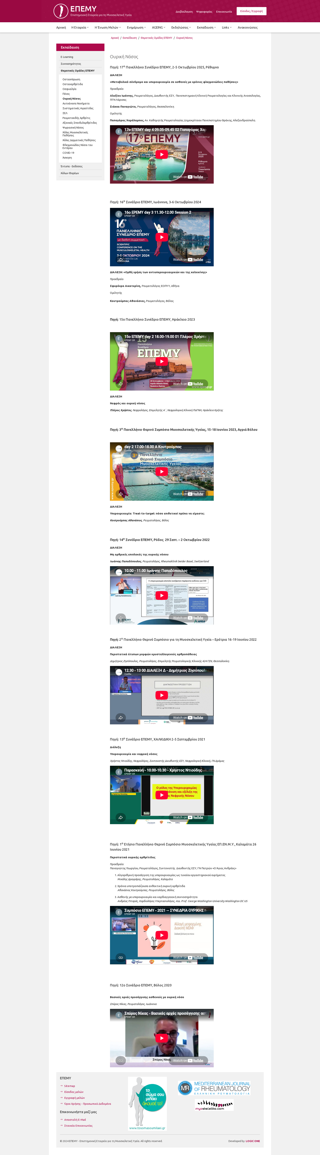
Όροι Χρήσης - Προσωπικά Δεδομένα (87, 1103)
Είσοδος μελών (74, 1091)
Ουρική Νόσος (184, 37)
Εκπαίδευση (130, 37)
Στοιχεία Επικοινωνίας (78, 1125)
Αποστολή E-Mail (75, 1119)
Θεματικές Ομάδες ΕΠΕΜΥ (156, 37)
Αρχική (115, 37)
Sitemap (69, 1085)
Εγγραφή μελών (74, 1097)
